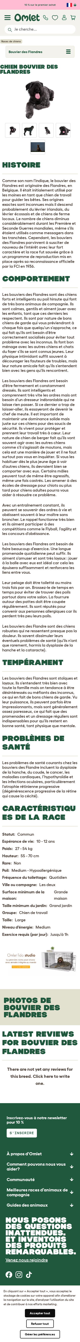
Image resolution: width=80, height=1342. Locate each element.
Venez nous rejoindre (27, 1259)
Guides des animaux (27, 1205)
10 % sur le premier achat (40, 4)
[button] (40, 1205)
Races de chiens (11, 41)
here (48, 1076)
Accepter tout (40, 1313)
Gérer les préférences (40, 1334)
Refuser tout (40, 1323)
